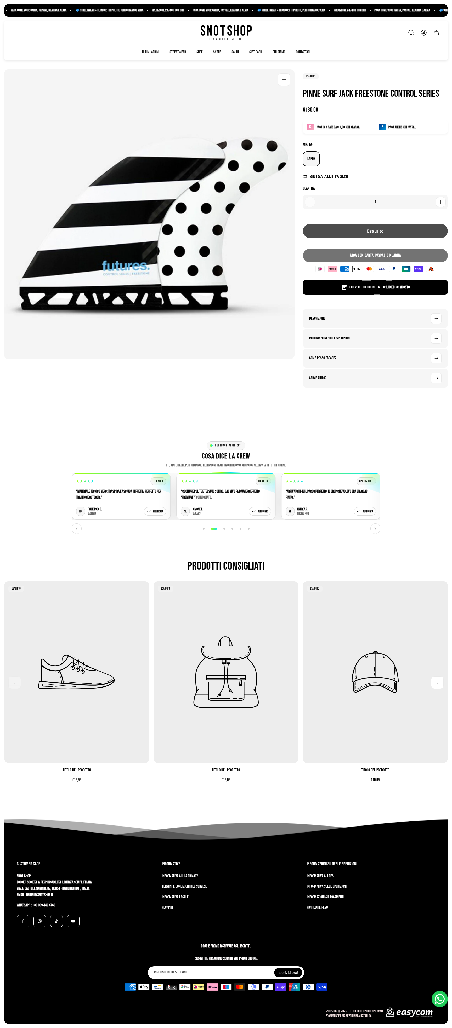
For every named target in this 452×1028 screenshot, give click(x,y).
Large (311, 158)
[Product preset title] (76, 672)
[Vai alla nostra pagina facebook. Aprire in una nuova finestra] (23, 921)
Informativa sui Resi (320, 876)
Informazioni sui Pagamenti (325, 896)
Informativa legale (175, 896)
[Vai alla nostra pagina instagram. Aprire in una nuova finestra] (39, 921)
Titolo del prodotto (77, 769)
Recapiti (167, 907)
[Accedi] (424, 32)
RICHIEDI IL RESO (317, 907)
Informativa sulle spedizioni (327, 886)
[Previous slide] (77, 528)
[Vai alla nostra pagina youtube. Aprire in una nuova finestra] (73, 921)
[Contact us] (440, 999)
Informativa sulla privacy (180, 876)
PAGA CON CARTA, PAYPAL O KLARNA (375, 255)
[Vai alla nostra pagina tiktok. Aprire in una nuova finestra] (56, 921)
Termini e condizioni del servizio (184, 886)
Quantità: (309, 188)
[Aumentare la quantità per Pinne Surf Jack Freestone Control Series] (441, 202)
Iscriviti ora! (288, 972)
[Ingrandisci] (284, 79)
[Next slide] (375, 528)
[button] (204, 529)
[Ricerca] (411, 32)
